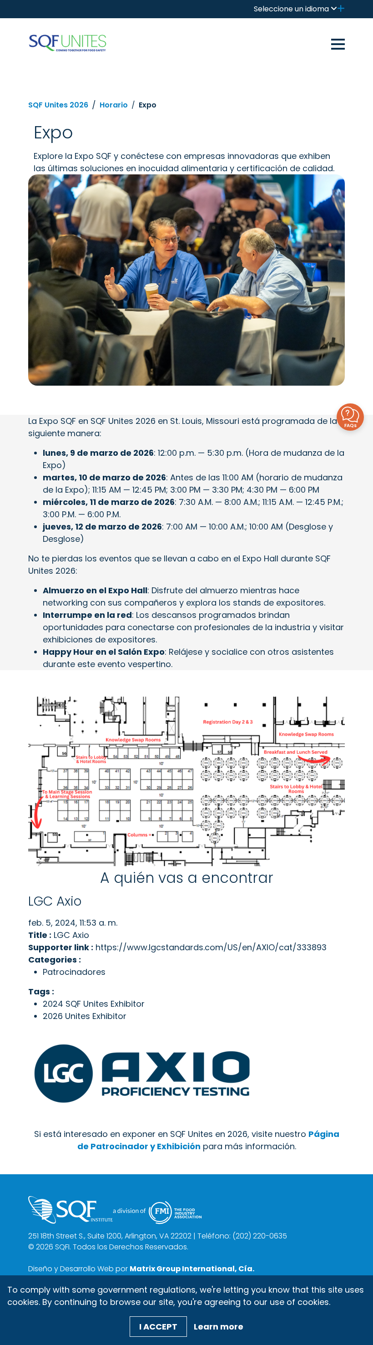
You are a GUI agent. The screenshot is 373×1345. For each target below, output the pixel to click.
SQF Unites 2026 (58, 105)
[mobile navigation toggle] (338, 43)
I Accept (158, 1326)
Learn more (218, 1326)
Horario (114, 105)
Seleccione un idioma (291, 9)
